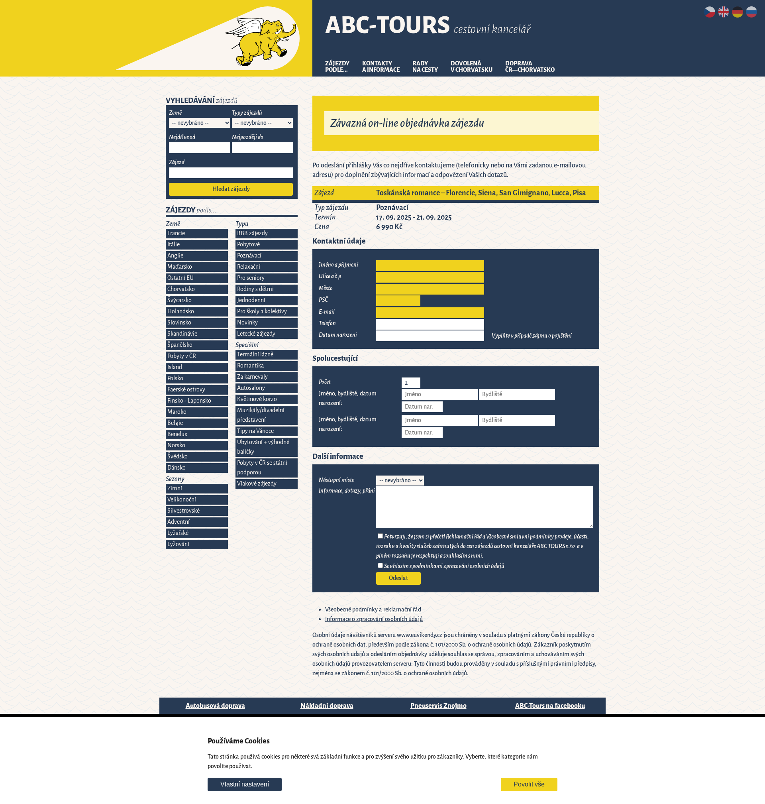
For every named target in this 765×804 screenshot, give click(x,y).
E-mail (327, 312)
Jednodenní (251, 300)
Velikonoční (181, 499)
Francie (176, 233)
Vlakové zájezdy (257, 484)
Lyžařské (177, 533)
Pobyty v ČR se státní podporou (262, 467)
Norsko (176, 445)
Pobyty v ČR (181, 356)
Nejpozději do (247, 137)
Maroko (176, 412)
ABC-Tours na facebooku (550, 705)
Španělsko (179, 345)
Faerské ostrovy (186, 389)
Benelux (177, 434)
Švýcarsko (179, 300)
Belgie (175, 423)
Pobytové (248, 244)
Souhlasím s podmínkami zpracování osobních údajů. (445, 566)
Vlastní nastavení (244, 784)
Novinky (247, 322)
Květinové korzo (257, 399)
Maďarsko (179, 267)
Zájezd (176, 162)
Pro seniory (251, 278)
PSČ (323, 300)
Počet (325, 382)
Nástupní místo (337, 480)
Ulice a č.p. (330, 276)
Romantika (250, 366)
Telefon (327, 323)
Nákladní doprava (326, 705)
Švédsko (177, 456)
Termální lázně (255, 354)
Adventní (178, 522)
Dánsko (176, 468)
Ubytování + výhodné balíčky (263, 447)
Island (174, 367)
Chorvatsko (181, 289)
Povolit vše (529, 784)
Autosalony (251, 388)
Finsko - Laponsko (189, 401)
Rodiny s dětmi (255, 289)
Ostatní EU (180, 278)
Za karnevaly (252, 377)
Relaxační (248, 267)
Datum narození (338, 335)
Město (326, 288)
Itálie (173, 244)
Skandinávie (182, 334)
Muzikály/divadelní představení (260, 415)
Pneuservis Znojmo (438, 705)
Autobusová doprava (215, 705)
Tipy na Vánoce (255, 431)
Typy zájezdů (247, 113)
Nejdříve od (182, 137)
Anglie (175, 255)
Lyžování (178, 544)
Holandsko (180, 311)
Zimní (174, 488)
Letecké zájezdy (256, 334)
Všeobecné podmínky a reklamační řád (373, 609)
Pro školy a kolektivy (262, 311)
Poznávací (249, 255)
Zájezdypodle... (337, 67)
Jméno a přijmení (338, 265)
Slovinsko (179, 322)
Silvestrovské (183, 511)
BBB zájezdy (252, 233)
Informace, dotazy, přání (347, 491)
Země (175, 113)
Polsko (175, 378)
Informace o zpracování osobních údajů (374, 619)
